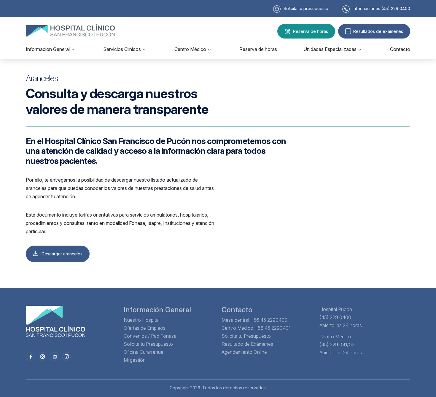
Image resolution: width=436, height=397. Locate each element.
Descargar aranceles (62, 253)
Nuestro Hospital (142, 320)
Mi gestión (135, 360)
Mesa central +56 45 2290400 (254, 320)
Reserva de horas (310, 31)
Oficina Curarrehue (143, 352)
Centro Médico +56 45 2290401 (256, 328)
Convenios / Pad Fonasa (150, 336)
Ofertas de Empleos (145, 328)
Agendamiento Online (244, 352)
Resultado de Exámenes (247, 344)
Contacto (400, 49)
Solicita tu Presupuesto (148, 344)
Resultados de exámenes (378, 31)
